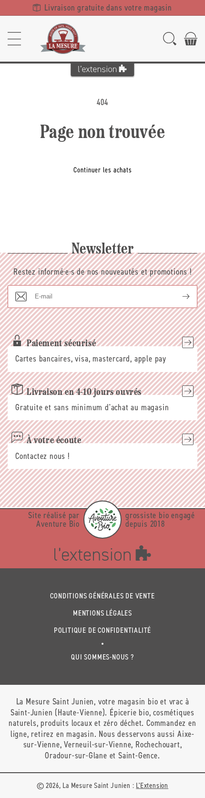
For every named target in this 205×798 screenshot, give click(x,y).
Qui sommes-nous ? (102, 657)
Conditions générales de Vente (102, 596)
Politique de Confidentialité (102, 630)
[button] (14, 39)
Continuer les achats (102, 170)
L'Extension (152, 785)
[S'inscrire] (178, 296)
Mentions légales (102, 613)
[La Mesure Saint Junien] (63, 38)
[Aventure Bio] (102, 519)
